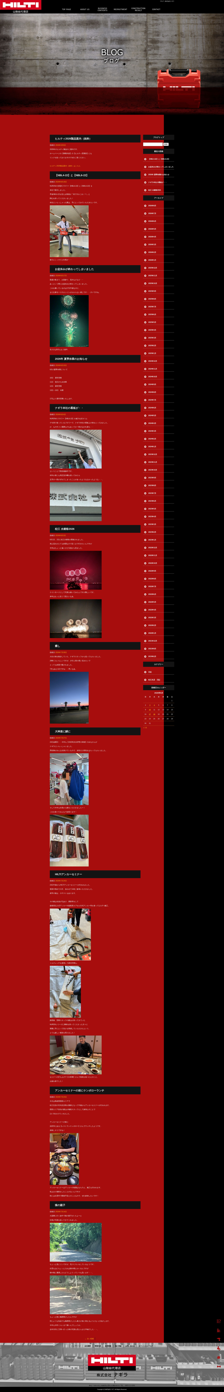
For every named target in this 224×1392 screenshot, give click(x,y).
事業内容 (103, 9)
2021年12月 (152, 641)
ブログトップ (158, 137)
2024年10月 (152, 377)
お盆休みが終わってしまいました (74, 269)
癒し (57, 645)
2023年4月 (152, 516)
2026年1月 (152, 260)
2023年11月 (152, 462)
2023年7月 (152, 493)
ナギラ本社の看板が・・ (69, 407)
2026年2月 (152, 252)
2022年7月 (152, 586)
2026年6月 (152, 221)
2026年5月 (152, 229)
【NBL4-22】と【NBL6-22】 (72, 175)
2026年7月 (152, 213)
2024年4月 (152, 423)
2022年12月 (152, 548)
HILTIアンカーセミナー (68, 874)
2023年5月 (152, 509)
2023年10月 (152, 470)
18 (154, 714)
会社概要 (85, 9)
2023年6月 (152, 501)
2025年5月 (152, 322)
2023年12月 (152, 454)
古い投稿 (89, 1339)
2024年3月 (152, 431)
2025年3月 (152, 338)
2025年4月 (152, 330)
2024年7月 (152, 400)
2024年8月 (152, 392)
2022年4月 (152, 610)
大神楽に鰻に (63, 731)
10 (150, 710)
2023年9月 (152, 478)
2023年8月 (152, 485)
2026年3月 (152, 244)
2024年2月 (152, 439)
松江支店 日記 (154, 680)
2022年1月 (152, 633)
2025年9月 (152, 291)
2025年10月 (152, 283)
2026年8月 (152, 206)
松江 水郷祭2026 (64, 528)
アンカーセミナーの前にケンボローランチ (79, 1090)
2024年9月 (152, 384)
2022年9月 (152, 571)
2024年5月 (152, 415)
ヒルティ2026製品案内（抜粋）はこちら (65, 166)
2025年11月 (152, 276)
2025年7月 (152, 307)
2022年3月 (152, 618)
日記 (150, 672)
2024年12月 (152, 361)
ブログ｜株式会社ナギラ (167, 1)
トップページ (67, 9)
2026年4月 (152, 237)
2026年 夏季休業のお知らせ (71, 358)
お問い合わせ (157, 9)
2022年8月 (152, 579)
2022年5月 (152, 602)
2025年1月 (152, 353)
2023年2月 (152, 532)
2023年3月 (152, 524)
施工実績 (139, 9)
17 (150, 714)
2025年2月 (152, 346)
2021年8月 (152, 649)
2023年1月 (152, 540)
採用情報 (121, 9)
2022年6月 (152, 594)
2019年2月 (152, 656)
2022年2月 (152, 625)
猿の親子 (60, 1205)
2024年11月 (152, 369)
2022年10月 (152, 563)
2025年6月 (152, 314)
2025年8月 (152, 299)
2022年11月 (152, 555)
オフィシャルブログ (146, 1346)
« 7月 (145, 728)
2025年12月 (152, 268)
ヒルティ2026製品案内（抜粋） (73, 138)
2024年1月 (152, 447)
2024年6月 (152, 408)
